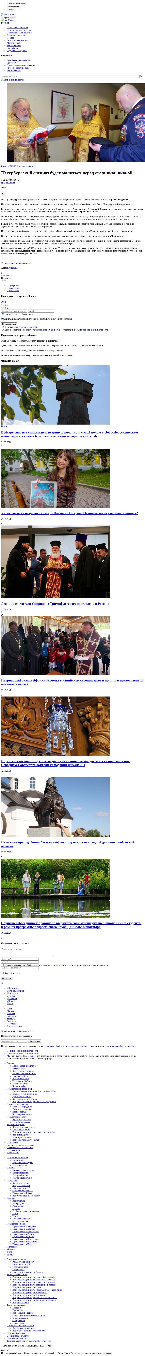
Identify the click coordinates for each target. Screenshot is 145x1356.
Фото (9, 1252)
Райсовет (11, 63)
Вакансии (11, 1021)
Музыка (16, 1208)
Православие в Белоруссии (25, 1231)
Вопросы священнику (17, 40)
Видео (10, 1254)
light (3, 182)
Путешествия (13, 1150)
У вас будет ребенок (22, 1137)
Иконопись (17, 1206)
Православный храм (16, 1117)
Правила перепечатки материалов (23, 1053)
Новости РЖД (13, 1152)
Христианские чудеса (22, 1162)
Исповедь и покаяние (22, 1313)
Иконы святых (19, 1112)
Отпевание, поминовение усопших (29, 1315)
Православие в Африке (23, 1229)
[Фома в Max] (10, 1003)
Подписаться (34, 1041)
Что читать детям (20, 1135)
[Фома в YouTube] (12, 998)
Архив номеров (14, 1026)
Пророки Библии (20, 1076)
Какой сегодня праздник (18, 60)
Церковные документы (18, 1336)
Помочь (11, 14)
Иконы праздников (21, 1109)
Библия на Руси (20, 1083)
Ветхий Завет (18, 1068)
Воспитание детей (15, 1124)
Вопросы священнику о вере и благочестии (33, 1277)
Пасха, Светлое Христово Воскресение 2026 (34, 1091)
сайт (94, 204)
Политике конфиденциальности (86, 1353)
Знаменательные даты (23, 1170)
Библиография (19, 1086)
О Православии (20, 1165)
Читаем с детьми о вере (18, 68)
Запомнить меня (12, 973)
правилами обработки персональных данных (66, 1046)
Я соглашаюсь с (22, 327)
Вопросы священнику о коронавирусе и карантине (37, 1290)
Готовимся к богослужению (20, 1325)
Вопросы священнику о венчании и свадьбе (33, 1279)
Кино (15, 1213)
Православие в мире (16, 1224)
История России (20, 1175)
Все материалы (14, 45)
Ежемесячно (27, 314)
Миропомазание (20, 1318)
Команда (11, 1018)
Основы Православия (17, 27)
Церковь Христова (16, 1333)
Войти (20, 80)
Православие (13, 288)
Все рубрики (13, 48)
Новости (11, 38)
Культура (11, 1198)
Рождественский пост (23, 1262)
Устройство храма (21, 1122)
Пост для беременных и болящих (28, 1272)
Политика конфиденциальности (22, 1051)
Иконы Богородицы (22, 1106)
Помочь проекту (9, 324)
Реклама (11, 1013)
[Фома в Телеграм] (12, 993)
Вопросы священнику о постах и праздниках (34, 1101)
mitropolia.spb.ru (23, 263)
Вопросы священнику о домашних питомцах (34, 1285)
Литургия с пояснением (24, 1328)
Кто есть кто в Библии (23, 1071)
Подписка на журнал (17, 50)
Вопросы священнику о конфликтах (29, 1292)
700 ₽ (3, 302)
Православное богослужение (21, 65)
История (11, 1167)
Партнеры (12, 1023)
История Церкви (20, 1173)
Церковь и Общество (17, 1338)
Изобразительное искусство (25, 1211)
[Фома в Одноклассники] (15, 991)
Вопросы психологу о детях (25, 1140)
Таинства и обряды (16, 1305)
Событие (30, 166)
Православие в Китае (22, 1244)
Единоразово (11, 314)
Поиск (10, 10)
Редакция (12, 268)
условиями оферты (29, 327)
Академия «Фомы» (16, 35)
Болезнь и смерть (20, 1183)
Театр (15, 1216)
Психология (12, 1180)
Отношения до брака (22, 1190)
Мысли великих (20, 1221)
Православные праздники (19, 1089)
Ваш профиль (14, 7)
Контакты (11, 1016)
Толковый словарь (21, 1218)
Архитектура (18, 1201)
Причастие (17, 1310)
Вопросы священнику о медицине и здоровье (34, 1300)
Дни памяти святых (21, 1096)
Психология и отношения (19, 32)
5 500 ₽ (4, 308)
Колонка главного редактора (20, 1145)
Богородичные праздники (25, 1099)
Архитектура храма (21, 1119)
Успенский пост (20, 1267)
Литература (18, 1203)
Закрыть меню (8, 17)
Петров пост (18, 1269)
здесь (69, 319)
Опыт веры (17, 1160)
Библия (10, 1063)
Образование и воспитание (20, 1147)
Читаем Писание (20, 1078)
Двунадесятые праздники (24, 1094)
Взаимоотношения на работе (26, 1195)
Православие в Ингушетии (25, 1239)
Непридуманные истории (19, 30)
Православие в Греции (23, 1234)
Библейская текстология (24, 1073)
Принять (107, 1353)
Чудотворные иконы (22, 1114)
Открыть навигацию (16, 4)
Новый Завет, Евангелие (24, 1066)
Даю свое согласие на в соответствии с (56, 330)
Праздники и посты (16, 1259)
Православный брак (22, 1193)
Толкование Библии (22, 1081)
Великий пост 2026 (21, 1264)
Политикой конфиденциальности (92, 330)
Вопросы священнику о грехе (26, 1287)
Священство (18, 1323)
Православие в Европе (23, 1236)
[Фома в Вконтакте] (13, 988)
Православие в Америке (24, 1226)
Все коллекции (14, 70)
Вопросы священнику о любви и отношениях (34, 1297)
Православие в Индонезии (25, 1241)
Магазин (11, 1011)
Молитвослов (13, 43)
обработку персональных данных (42, 330)
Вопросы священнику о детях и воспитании (33, 1132)
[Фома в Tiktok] (11, 996)
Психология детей (21, 1129)
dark (8, 182)
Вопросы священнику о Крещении (29, 1295)
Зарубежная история (22, 1178)
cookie (33, 1056)
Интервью (12, 1247)
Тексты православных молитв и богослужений (29, 1341)
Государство (13, 285)
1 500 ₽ (4, 305)
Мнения (11, 1249)
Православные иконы (17, 1104)
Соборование (18, 1320)
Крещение (17, 1308)
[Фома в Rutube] (11, 1001)
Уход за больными (21, 1185)
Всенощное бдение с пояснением (28, 1330)
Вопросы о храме (20, 1302)
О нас (9, 1008)
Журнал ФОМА (8, 166)
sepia (12, 182)
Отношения (12, 1142)
